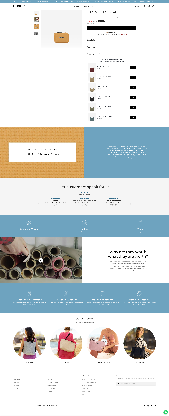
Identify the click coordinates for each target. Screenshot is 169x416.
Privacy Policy (86, 388)
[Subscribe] (154, 384)
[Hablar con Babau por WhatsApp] (165, 412)
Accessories (51, 388)
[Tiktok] (155, 406)
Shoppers (66, 362)
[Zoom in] (79, 14)
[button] (39, 204)
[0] (153, 6)
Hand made (16, 379)
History (15, 388)
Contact (84, 394)
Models (76, 6)
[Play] (41, 260)
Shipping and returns (88, 379)
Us (92, 6)
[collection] (66, 343)
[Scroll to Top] (166, 406)
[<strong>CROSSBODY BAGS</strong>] (103, 343)
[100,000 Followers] (148, 406)
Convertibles (139, 362)
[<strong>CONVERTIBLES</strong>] (139, 343)
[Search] (145, 6)
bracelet (49, 391)
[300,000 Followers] (144, 406)
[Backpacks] (29, 343)
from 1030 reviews (84, 194)
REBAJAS (86, 6)
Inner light (16, 382)
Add (133, 68)
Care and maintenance (89, 382)
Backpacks (29, 362)
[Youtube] (151, 406)
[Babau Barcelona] (19, 6)
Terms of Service (87, 385)
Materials (16, 385)
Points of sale (86, 391)
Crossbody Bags (103, 362)
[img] (85, 193)
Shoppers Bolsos (52, 382)
